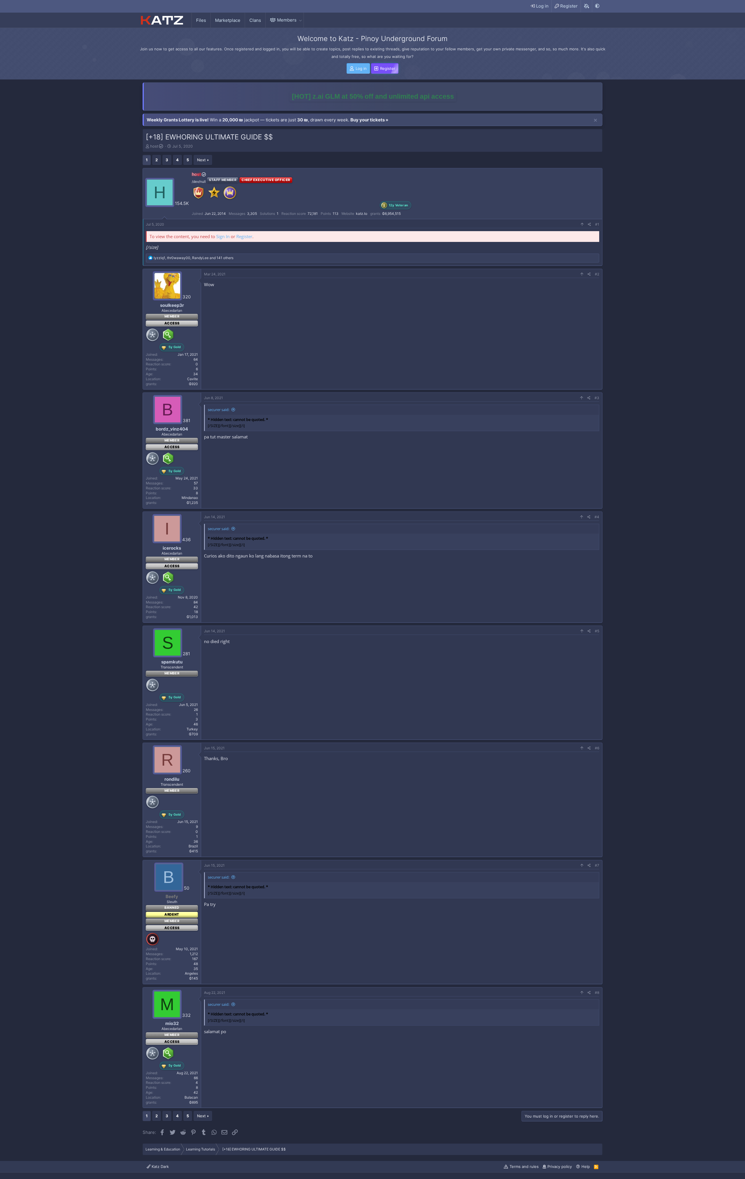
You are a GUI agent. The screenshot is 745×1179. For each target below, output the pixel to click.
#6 (597, 748)
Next (201, 159)
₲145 (193, 978)
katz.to (361, 213)
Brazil (193, 846)
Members (287, 20)
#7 (597, 865)
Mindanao (190, 497)
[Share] (589, 224)
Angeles (191, 973)
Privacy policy (559, 1166)
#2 (597, 274)
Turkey (192, 729)
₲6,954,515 (391, 213)
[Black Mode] (597, 6)
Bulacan (191, 1097)
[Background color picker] (586, 6)
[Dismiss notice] (595, 120)
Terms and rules (524, 1166)
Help (585, 1166)
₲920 (193, 384)
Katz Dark (159, 1166)
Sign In (223, 236)
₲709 (193, 734)
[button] (300, 20)
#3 (597, 398)
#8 (597, 992)
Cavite (192, 379)
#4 (597, 517)
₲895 (193, 1102)
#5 (597, 631)
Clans (255, 20)
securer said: (218, 409)
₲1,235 (192, 502)
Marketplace (227, 20)
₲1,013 (192, 617)
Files (201, 20)
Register (244, 236)
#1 (597, 224)
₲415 (193, 851)
